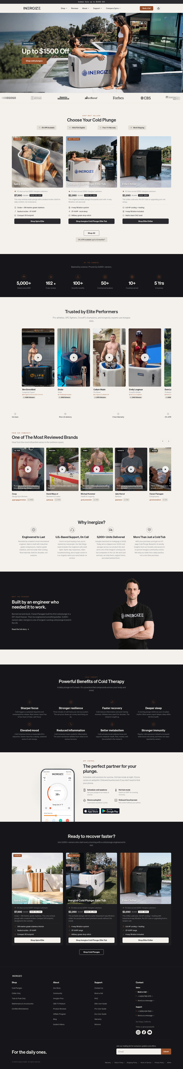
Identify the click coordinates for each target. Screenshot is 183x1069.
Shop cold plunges (34, 60)
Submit (166, 1051)
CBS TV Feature (59, 1003)
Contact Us (98, 988)
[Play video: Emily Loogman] (145, 357)
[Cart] (158, 8)
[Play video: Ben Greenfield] (38, 357)
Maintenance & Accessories (22, 1003)
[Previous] (162, 441)
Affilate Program (59, 1014)
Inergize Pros (58, 998)
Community (57, 993)
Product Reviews (59, 1008)
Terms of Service (145, 1062)
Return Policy (119, 1062)
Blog (55, 1019)
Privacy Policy (159, 1062)
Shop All (91, 233)
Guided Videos (58, 1024)
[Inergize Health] (32, 8)
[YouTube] (149, 1032)
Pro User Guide (100, 1008)
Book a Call (147, 8)
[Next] (168, 441)
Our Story (57, 988)
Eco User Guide (100, 1014)
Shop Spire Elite (37, 221)
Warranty (97, 1019)
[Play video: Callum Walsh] (109, 357)
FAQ (96, 998)
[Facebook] (144, 1032)
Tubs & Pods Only (19, 998)
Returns (97, 1024)
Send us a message (146, 1000)
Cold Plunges (17, 988)
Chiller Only (16, 993)
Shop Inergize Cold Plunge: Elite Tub (91, 221)
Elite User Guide (100, 1003)
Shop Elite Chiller (145, 221)
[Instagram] (138, 1032)
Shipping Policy (132, 1062)
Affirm (169, 1062)
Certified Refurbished (20, 1008)
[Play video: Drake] (73, 357)
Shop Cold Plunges (91, 951)
